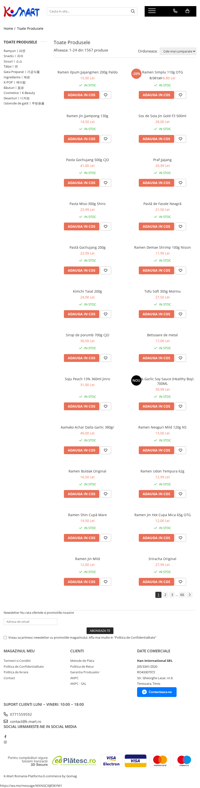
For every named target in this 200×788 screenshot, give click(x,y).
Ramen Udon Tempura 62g (162, 471)
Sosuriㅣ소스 (13, 61)
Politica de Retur (82, 666)
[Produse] (152, 12)
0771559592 (20, 714)
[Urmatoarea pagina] (189, 595)
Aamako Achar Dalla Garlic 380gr (87, 427)
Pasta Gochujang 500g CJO (87, 159)
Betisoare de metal (162, 335)
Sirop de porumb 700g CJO (87, 335)
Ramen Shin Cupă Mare (87, 514)
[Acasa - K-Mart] (22, 11)
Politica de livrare (16, 672)
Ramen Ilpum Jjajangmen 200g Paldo (88, 72)
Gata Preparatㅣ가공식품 (22, 72)
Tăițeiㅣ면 (11, 66)
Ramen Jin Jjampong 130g (87, 115)
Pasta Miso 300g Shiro (87, 203)
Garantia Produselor (85, 672)
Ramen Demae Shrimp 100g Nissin (162, 247)
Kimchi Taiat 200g (87, 291)
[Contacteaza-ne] (175, 11)
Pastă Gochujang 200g (88, 247)
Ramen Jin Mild (87, 558)
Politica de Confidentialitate (24, 666)
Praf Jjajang (162, 159)
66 (182, 594)
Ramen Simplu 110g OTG (162, 72)
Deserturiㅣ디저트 (17, 98)
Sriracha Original (162, 558)
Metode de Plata (82, 660)
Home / (10, 28)
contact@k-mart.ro (25, 721)
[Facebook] (5, 736)
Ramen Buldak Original (87, 471)
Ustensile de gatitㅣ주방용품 (24, 103)
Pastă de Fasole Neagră (162, 203)
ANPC (74, 678)
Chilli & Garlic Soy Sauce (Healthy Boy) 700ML (162, 381)
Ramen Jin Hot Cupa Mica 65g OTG (162, 514)
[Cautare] (133, 11)
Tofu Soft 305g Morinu (162, 291)
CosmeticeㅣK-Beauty (19, 93)
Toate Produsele (30, 28)
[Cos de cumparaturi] (187, 11)
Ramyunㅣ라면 (14, 51)
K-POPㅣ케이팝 (15, 82)
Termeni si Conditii (17, 660)
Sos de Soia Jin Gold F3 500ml (162, 115)
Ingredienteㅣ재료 (17, 77)
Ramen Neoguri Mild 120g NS (162, 427)
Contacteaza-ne (160, 692)
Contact (9, 678)
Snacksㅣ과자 (13, 56)
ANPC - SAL (78, 683)
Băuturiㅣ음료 (14, 87)
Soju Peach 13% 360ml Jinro (87, 379)
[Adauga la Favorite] (105, 95)
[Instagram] (5, 742)
